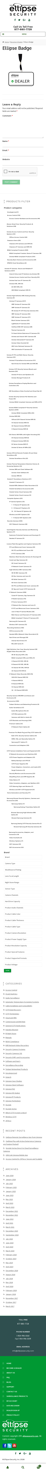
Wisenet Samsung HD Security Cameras (27, 827)
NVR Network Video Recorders (17, 1045)
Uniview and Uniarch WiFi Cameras (24, 336)
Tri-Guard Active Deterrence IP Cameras (26, 333)
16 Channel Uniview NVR (20, 423)
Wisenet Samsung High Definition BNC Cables (23, 814)
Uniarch (8, 1077)
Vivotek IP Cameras (16, 482)
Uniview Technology (13, 1101)
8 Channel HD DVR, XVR (20, 664)
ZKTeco (8, 1121)
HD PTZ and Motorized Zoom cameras (25, 586)
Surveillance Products (17, 1396)
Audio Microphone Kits (20, 711)
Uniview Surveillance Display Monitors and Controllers (22, 384)
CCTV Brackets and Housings (20, 720)
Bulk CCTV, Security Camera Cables (24, 736)
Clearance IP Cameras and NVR (20, 247)
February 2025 (11, 1187)
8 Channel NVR (18, 684)
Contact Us (12, 1391)
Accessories (13, 701)
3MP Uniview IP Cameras (21, 307)
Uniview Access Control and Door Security (24, 277)
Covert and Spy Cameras (18, 560)
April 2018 (9, 1286)
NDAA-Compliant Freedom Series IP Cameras (25, 253)
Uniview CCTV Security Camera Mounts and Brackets (22, 370)
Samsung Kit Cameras (17, 621)
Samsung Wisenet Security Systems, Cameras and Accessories (23, 799)
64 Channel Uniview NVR (20, 438)
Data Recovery (13, 1405)
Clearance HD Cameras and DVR (20, 244)
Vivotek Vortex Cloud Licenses (20, 495)
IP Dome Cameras (19, 602)
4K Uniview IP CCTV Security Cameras (25, 311)
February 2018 (11, 1290)
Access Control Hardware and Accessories (24, 218)
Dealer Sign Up (13, 1410)
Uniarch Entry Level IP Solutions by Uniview (24, 274)
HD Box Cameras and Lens (21, 576)
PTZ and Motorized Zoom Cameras (22, 547)
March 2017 (10, 1306)
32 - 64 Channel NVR (20, 690)
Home (7, 42)
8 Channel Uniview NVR (20, 441)
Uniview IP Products (13, 1097)
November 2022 (12, 1215)
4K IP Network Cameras (18, 524)
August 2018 (10, 1274)
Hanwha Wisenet (11, 1030)
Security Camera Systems (15, 1049)
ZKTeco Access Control (18, 237)
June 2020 (9, 1243)
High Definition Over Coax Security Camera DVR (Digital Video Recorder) (22, 650)
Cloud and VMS (11, 1018)
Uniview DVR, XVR (16, 284)
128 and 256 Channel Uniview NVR (24, 419)
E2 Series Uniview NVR (20, 444)
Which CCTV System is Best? (16, 1113)
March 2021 (10, 1227)
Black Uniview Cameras (21, 320)
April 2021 (9, 1223)
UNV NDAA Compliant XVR (21, 290)
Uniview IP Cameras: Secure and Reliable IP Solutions (19, 270)
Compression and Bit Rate (15, 1022)
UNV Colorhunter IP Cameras (22, 349)
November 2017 (12, 1298)
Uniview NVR (14, 416)
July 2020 (9, 1239)
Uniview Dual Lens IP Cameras (20, 280)
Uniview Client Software (20, 472)
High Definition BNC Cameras (20, 570)
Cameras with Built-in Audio (22, 717)
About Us (11, 1373)
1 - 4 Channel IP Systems (20, 505)
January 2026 (11, 1179)
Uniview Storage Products (21, 378)
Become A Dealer (16, 42)
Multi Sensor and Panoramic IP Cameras (26, 615)
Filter (7, 970)
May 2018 (9, 1282)
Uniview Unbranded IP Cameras (23, 340)
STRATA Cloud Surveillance (17, 263)
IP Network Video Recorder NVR (21, 674)
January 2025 (11, 1191)
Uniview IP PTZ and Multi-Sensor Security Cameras (20, 356)
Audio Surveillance (16, 707)
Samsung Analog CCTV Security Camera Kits (26, 823)
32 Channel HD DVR (19, 671)
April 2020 (9, 1247)
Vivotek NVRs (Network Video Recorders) (23, 485)
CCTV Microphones (19, 714)
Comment (7, 116)
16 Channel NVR (18, 687)
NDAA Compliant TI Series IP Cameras (25, 618)
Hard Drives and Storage (18, 637)
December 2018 (12, 1270)
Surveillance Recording (14, 1065)
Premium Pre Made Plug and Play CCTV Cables (25, 732)
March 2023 (10, 1207)
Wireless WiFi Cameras (18, 624)
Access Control (13, 215)
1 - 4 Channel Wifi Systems (21, 518)
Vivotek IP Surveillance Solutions (19, 479)
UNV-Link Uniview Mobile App (17, 1155)
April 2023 (9, 1203)
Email (5, 150)
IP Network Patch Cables (21, 727)
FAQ (8, 1377)
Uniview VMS (17, 476)
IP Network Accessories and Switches (23, 754)
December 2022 (12, 1211)
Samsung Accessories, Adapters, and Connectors (21, 833)
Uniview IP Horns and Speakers (23, 374)
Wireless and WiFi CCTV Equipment (22, 789)
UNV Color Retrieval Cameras (22, 346)
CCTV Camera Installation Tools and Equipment (23, 751)
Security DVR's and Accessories (17, 1057)
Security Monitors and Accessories (22, 773)
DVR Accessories (16, 631)
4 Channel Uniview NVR (20, 429)
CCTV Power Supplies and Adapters (22, 757)
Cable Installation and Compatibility (18, 1006)
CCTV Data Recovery (13, 1010)
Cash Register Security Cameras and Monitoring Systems (22, 531)
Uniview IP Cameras (17, 301)
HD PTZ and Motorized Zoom (22, 550)
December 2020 (12, 1231)
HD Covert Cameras (19, 563)
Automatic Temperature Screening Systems (22, 1002)
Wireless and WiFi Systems (19, 514)
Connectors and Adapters (19, 745)
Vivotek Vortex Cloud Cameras (20, 492)
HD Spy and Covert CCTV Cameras (23, 589)
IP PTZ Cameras (18, 553)
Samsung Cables (18, 804)
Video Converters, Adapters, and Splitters (24, 783)
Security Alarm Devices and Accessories (21, 260)
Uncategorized (13, 212)
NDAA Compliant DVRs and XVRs (23, 658)
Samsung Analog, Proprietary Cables (27, 807)
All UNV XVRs (17, 287)
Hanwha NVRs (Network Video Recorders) (23, 634)
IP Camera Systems (17, 501)
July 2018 (9, 1278)
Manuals (8, 1037)
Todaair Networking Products (16, 1069)
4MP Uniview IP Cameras (21, 314)
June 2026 (9, 1175)
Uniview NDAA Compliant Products (22, 256)
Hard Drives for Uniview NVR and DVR (25, 363)
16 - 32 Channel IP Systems (21, 511)
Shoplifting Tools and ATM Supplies (21, 777)
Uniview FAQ (10, 1089)
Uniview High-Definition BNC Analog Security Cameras (21, 297)
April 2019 (9, 1267)
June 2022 (9, 1219)
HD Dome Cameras (19, 582)
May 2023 (9, 1199)
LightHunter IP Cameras (21, 323)
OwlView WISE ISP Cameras (22, 327)
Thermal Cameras (18, 330)
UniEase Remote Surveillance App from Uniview (24, 1137)
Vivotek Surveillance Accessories (21, 489)
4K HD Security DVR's (20, 655)
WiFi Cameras (15, 844)
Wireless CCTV (10, 1117)
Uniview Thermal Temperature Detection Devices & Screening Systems (23, 465)
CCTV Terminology (12, 1014)
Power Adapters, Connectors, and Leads (26, 767)
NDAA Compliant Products (17, 250)
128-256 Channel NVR (20, 677)
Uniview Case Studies (13, 1081)
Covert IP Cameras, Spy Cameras (23, 595)
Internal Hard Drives (19, 640)
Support (10, 1387)
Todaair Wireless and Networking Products (24, 704)
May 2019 (9, 1263)
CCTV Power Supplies (20, 764)
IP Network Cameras (17, 592)
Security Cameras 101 (13, 1053)
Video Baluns (14, 780)
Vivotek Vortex (11, 1109)
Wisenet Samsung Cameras (22, 818)
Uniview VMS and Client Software (21, 469)
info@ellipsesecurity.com (23, 1351)
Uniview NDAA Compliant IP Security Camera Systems (23, 409)
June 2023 (9, 1195)
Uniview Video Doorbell (20, 343)
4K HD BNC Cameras (19, 573)
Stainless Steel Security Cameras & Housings (25, 557)
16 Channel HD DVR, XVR (20, 667)
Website (6, 159)
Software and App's (12, 1061)
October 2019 (11, 1259)
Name (5, 141)
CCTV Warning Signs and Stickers (21, 786)
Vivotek (8, 1105)
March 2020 (10, 1251)
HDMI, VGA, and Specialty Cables (23, 739)
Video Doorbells (15, 838)
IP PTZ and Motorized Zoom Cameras (25, 608)
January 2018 (11, 1294)
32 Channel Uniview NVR (21, 426)
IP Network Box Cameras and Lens (24, 605)
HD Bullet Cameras (19, 579)
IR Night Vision (10, 1033)
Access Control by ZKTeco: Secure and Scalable (24, 1159)
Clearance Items (14, 240)
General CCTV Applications (15, 1026)
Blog (9, 1382)
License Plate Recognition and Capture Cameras (24, 544)
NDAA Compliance (12, 1041)
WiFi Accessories (16, 847)
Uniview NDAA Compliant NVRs (23, 413)
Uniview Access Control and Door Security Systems (20, 233)
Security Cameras (14, 521)
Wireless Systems (16, 841)
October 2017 (11, 1302)
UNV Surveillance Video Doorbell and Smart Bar (25, 391)
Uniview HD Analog (12, 1093)
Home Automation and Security (19, 793)
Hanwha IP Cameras (16, 538)
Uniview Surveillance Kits (18, 458)
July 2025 (9, 1183)
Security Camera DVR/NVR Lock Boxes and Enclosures (20, 697)
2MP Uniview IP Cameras (21, 304)
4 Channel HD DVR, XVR (20, 661)
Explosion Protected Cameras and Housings (24, 535)
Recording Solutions (15, 628)
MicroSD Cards (17, 644)
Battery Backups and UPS (21, 760)
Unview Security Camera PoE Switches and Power (22, 398)
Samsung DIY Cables (19, 742)
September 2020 (12, 1235)
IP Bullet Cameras (19, 599)
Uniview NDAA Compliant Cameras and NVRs (25, 402)
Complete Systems (15, 498)
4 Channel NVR (17, 680)
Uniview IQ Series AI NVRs (21, 447)
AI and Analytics (11, 994)
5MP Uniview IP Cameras (21, 317)
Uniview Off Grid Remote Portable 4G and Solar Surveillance (22, 454)
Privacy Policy (13, 1415)
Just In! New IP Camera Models (23, 611)
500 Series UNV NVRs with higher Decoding (24, 434)
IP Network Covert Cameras (21, 566)
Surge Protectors (18, 770)
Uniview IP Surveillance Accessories (22, 360)
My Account (12, 1401)
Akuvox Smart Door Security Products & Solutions (20, 225)
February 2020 (11, 1255)
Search (23, 1467)
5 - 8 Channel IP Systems (21, 508)
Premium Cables (16, 724)
